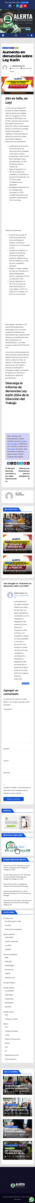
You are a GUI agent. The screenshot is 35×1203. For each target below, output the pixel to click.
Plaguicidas (9, 999)
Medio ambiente (9, 934)
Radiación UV (10, 977)
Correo (6, 761)
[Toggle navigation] (15, 35)
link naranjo (11, 449)
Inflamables (9, 995)
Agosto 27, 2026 (12, 1091)
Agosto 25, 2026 (12, 1156)
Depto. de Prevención (12, 1039)
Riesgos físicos (9, 1012)
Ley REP (8, 945)
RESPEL (8, 1007)
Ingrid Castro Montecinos (12, 891)
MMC (7, 957)
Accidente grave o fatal (13, 921)
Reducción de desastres (13, 929)
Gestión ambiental (11, 941)
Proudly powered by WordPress (12, 1197)
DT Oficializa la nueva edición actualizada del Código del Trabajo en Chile (17, 868)
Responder (25, 683)
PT (6, 1051)
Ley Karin (5, 47)
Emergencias (8, 918)
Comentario (7, 709)
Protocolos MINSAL (10, 954)
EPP (6, 1015)
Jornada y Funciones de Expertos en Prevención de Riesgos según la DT (17, 903)
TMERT (7, 973)
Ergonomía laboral (11, 1104)
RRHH (16, 47)
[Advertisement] (17, 215)
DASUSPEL (9, 937)
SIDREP (8, 949)
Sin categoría (9, 1083)
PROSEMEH (9, 965)
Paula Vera (21, 529)
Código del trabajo (11, 1031)
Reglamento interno (12, 1055)
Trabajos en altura (11, 1019)
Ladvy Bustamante (18, 66)
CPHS (7, 1035)
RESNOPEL (9, 1003)
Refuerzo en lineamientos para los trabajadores (24, 472)
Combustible (9, 991)
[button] (28, 35)
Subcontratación (11, 1059)
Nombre (6, 749)
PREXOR (8, 961)
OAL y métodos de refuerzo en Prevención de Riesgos (17, 893)
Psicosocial (9, 969)
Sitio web (6, 773)
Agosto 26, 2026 (12, 1113)
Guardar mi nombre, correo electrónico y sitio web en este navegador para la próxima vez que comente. (17, 790)
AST (6, 1027)
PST (6, 1047)
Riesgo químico (9, 988)
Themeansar (17, 1199)
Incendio (8, 925)
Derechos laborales (11, 1126)
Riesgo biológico (9, 983)
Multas (12, 47)
